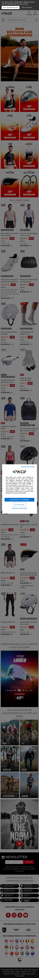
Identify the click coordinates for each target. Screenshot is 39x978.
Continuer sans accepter (28, 466)
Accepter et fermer (19, 500)
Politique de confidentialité (19, 508)
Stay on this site (27, 7)
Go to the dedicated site (10, 7)
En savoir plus (19, 504)
